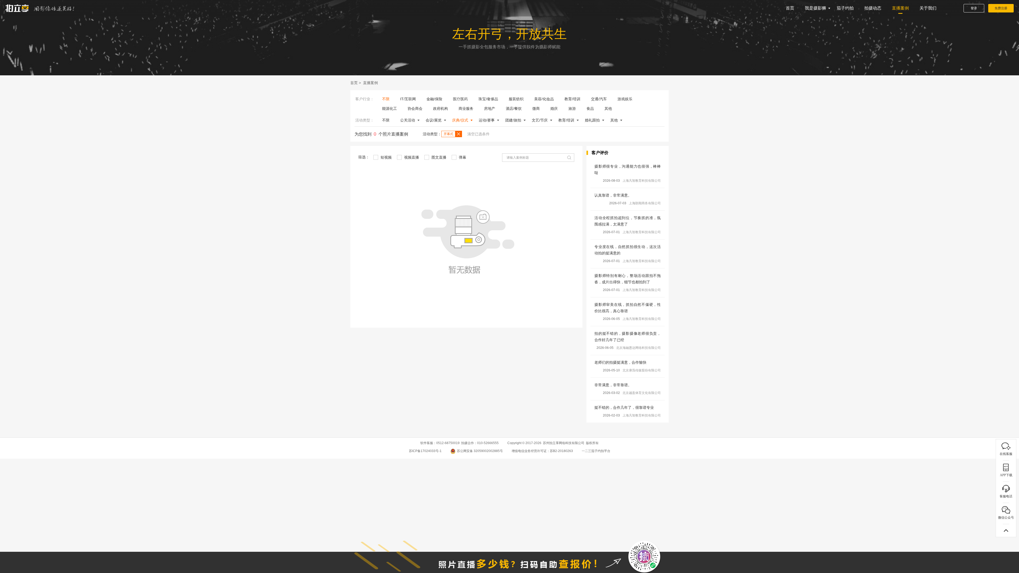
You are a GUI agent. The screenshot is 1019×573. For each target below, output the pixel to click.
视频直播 (411, 157)
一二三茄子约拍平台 (596, 451)
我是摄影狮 (815, 8)
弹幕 (462, 157)
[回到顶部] (1006, 530)
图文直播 (438, 157)
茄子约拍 (845, 8)
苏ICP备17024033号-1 (425, 451)
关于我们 (927, 8)
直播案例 (900, 8)
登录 (974, 8)
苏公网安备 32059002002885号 (480, 451)
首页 (790, 8)
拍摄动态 (872, 8)
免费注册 (1001, 8)
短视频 (385, 157)
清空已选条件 (478, 134)
